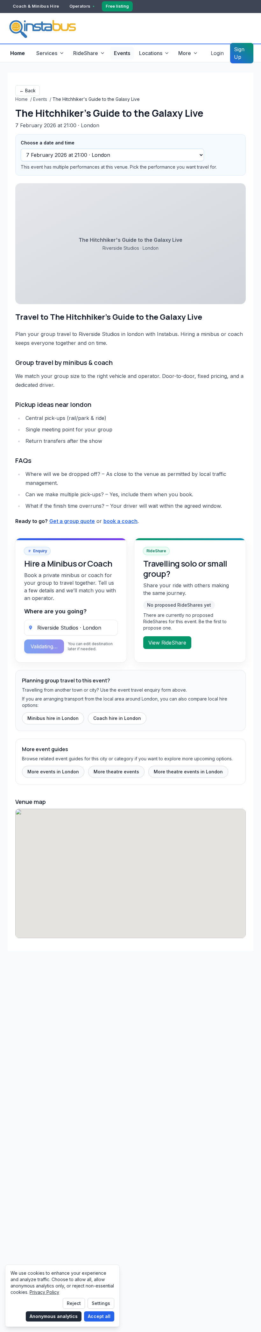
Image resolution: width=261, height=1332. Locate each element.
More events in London (53, 771)
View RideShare (167, 642)
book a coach (120, 521)
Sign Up (239, 53)
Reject (74, 1303)
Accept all (99, 1316)
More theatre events (116, 771)
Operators (80, 6)
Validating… (44, 646)
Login (217, 53)
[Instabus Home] (42, 28)
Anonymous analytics (54, 1316)
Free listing (117, 6)
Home (17, 53)
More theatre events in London (188, 771)
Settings (101, 1303)
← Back (27, 90)
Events (122, 53)
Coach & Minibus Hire (36, 6)
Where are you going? (55, 611)
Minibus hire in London (53, 718)
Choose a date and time (47, 142)
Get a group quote (72, 521)
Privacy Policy (44, 1292)
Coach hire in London (117, 718)
